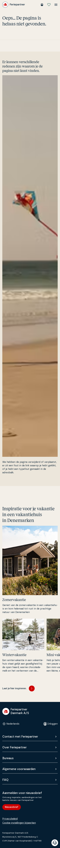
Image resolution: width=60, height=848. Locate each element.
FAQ (5, 779)
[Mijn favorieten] (49, 5)
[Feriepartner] (13, 5)
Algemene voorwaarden (19, 769)
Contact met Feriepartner (20, 736)
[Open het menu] (56, 5)
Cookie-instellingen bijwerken (19, 823)
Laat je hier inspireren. (14, 688)
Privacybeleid (10, 819)
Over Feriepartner (14, 747)
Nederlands (12, 724)
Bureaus (8, 758)
